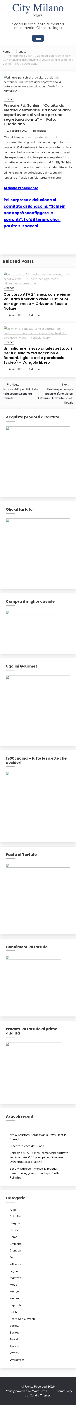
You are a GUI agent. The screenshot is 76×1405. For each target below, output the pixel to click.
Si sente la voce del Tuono (27, 1146)
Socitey (15, 1332)
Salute (14, 1312)
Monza (14, 1298)
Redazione (39, 130)
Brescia (14, 1230)
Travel (14, 1339)
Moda (13, 1284)
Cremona (16, 1244)
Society (15, 1325)
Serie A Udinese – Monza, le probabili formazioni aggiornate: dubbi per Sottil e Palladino (36, 1173)
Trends (14, 1346)
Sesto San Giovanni (22, 1319)
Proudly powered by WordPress (26, 1391)
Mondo (14, 1291)
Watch (14, 1353)
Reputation (17, 1305)
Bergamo (16, 1223)
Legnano (15, 1271)
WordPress (17, 1360)
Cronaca (9, 99)
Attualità (15, 1216)
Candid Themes (40, 1395)
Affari (13, 1209)
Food (13, 1257)
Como (13, 1237)
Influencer (16, 1264)
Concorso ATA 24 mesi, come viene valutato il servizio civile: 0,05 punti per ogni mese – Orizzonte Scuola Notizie (37, 301)
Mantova (16, 1278)
